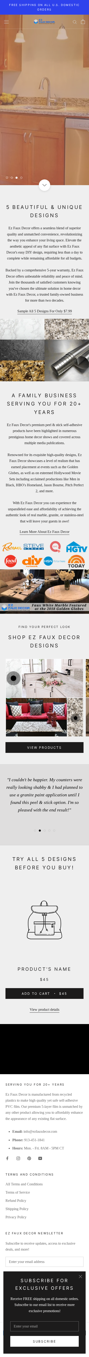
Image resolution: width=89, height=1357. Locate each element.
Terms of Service (17, 1192)
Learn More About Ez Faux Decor (44, 532)
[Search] (75, 22)
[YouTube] (40, 1158)
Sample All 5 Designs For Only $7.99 (44, 311)
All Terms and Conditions (24, 1184)
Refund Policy (15, 1201)
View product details (44, 1009)
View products (44, 747)
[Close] (80, 1276)
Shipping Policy (17, 1209)
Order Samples (33, 164)
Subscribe (44, 1341)
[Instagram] (18, 1158)
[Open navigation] (6, 22)
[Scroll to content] (44, 185)
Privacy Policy (15, 1217)
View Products (33, 149)
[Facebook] (7, 1158)
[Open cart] (83, 21)
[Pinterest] (29, 1158)
